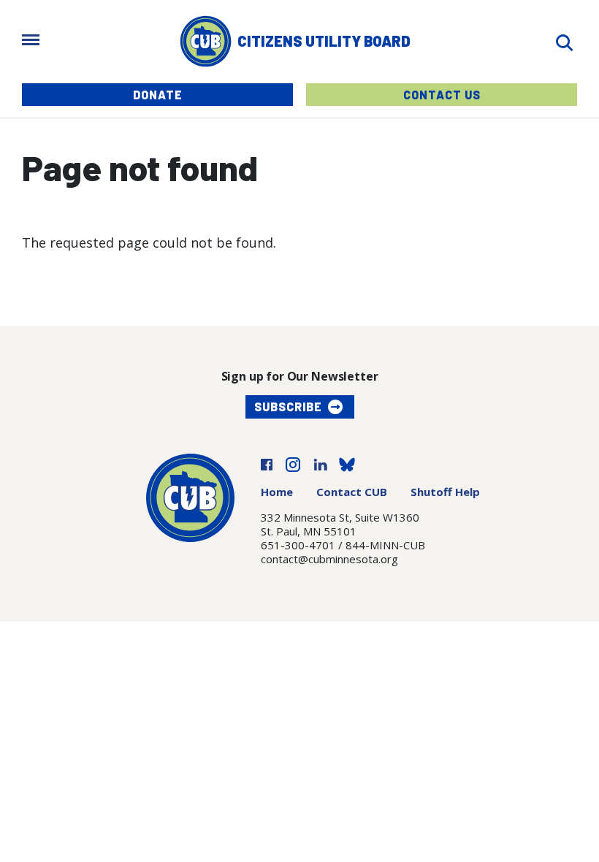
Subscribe (288, 406)
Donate (158, 95)
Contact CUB (351, 491)
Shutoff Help (445, 491)
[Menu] (30, 41)
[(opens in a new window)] (266, 463)
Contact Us (442, 95)
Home (277, 491)
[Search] (564, 41)
